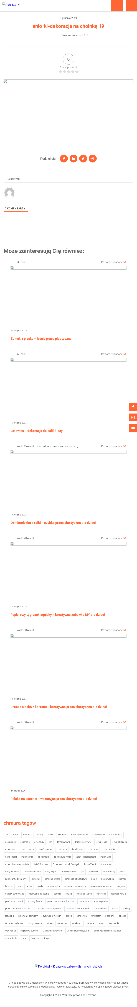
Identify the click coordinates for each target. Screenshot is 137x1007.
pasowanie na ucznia (39, 894)
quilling (126, 908)
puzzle (115, 908)
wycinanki (114, 923)
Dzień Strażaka (41, 864)
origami (121, 886)
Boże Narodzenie (79, 834)
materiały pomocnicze (75, 886)
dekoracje (25, 842)
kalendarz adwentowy (15, 879)
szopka (122, 916)
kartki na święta (52, 879)
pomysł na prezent (14, 901)
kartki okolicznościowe (76, 879)
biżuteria (62, 834)
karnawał (35, 879)
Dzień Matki (27, 857)
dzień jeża (62, 849)
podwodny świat (118, 894)
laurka (29, 886)
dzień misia (43, 857)
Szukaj (117, 5)
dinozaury (39, 842)
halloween (93, 871)
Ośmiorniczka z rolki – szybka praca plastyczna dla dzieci (53, 523)
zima (23, 938)
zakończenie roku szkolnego (107, 931)
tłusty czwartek (35, 923)
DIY (50, 842)
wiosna (90, 923)
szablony (109, 916)
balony (40, 834)
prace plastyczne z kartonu (18, 908)
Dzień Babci (101, 842)
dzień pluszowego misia (17, 864)
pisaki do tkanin (84, 894)
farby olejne (50, 871)
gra (82, 871)
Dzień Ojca (105, 857)
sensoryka (82, 916)
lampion (9, 886)
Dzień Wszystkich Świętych (66, 864)
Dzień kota (93, 849)
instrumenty (109, 871)
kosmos (122, 879)
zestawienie (11, 938)
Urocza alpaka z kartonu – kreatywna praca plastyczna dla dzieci (59, 707)
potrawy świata (35, 901)
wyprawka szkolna (30, 931)
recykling (9, 916)
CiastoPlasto (115, 834)
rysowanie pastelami (28, 916)
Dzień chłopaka (119, 842)
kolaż (94, 879)
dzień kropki (11, 857)
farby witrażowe (68, 871)
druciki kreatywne (83, 842)
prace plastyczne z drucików (60, 901)
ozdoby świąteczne (14, 894)
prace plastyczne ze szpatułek (93, 901)
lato (19, 886)
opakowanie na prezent (101, 886)
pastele (57, 894)
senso (69, 916)
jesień (122, 871)
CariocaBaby (98, 834)
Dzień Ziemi (90, 864)
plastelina (101, 894)
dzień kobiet (77, 849)
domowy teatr (63, 842)
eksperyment (106, 864)
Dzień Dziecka (45, 849)
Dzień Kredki (109, 849)
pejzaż (68, 894)
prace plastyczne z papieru (48, 908)
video (49, 923)
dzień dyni (10, 849)
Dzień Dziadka (27, 849)
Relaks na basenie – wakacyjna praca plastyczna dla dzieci (54, 799)
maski (40, 886)
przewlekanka (100, 908)
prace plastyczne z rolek (77, 908)
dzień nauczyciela (62, 857)
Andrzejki (27, 834)
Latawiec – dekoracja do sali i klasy (37, 431)
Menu (131, 5)
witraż (101, 923)
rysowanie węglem (52, 916)
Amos (15, 834)
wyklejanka (10, 931)
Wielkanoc (77, 923)
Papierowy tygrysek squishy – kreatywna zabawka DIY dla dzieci (58, 615)
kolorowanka (107, 879)
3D (6, 834)
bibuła (51, 834)
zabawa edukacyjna (52, 931)
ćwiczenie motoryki (40, 938)
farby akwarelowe (32, 871)
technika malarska (14, 923)
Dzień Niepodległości (86, 857)
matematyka (53, 886)
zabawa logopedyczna (78, 931)
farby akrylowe (12, 871)
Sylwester (96, 916)
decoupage (10, 842)
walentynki (62, 923)
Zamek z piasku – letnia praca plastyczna (41, 338)
